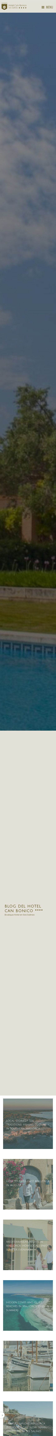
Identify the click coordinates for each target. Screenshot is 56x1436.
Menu (49, 7)
